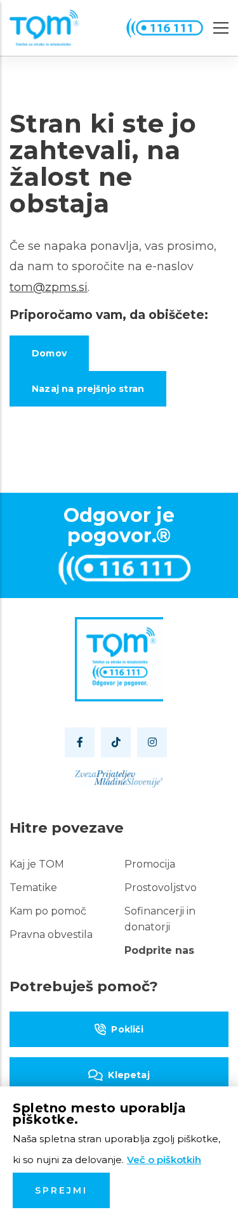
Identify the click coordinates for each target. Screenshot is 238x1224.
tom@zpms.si (49, 287)
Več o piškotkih (164, 1160)
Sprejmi (61, 1190)
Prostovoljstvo (160, 888)
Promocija (149, 864)
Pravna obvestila (51, 934)
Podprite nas (159, 950)
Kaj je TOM (37, 864)
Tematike (33, 888)
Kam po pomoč (48, 911)
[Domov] (44, 28)
